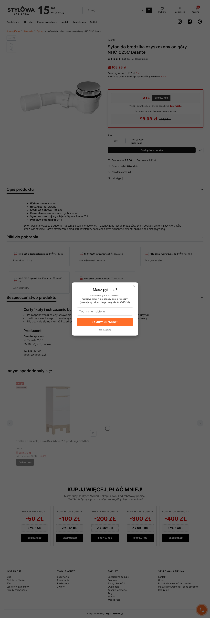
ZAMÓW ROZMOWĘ (105, 322)
